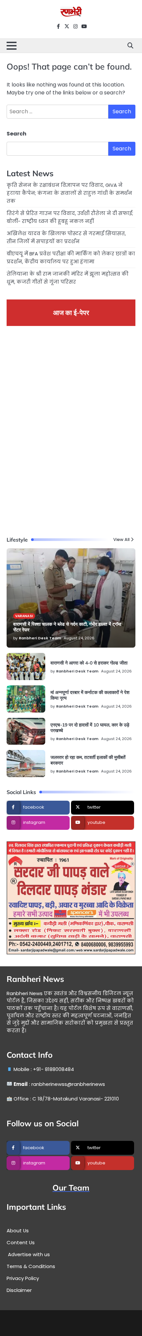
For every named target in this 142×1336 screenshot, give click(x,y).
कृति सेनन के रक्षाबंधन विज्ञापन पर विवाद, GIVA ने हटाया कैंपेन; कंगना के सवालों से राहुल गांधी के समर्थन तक (69, 193)
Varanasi (24, 616)
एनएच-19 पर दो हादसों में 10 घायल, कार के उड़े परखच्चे (90, 727)
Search (16, 133)
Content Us (21, 1242)
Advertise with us (28, 1254)
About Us (18, 1230)
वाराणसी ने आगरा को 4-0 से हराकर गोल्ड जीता (89, 663)
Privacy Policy (23, 1278)
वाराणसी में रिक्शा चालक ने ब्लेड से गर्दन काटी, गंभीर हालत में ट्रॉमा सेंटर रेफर (67, 627)
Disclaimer (19, 1290)
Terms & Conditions (31, 1266)
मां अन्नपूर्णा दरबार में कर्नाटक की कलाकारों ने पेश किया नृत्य (90, 695)
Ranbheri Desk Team (40, 638)
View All (121, 539)
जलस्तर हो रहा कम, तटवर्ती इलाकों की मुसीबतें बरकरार (88, 760)
